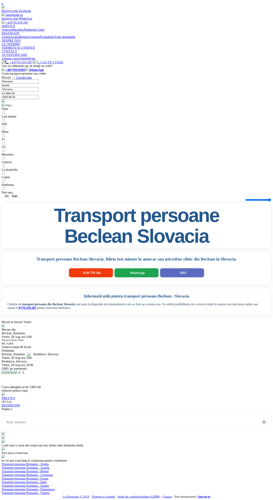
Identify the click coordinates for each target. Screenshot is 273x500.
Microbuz (18, 29)
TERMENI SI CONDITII (18, 47)
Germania (34, 37)
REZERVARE (11, 405)
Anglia (6, 37)
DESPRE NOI (11, 40)
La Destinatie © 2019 (76, 496)
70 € (8, 398)
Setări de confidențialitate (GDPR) (139, 496)
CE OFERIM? (11, 44)
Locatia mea (24, 77)
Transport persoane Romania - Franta (25, 478)
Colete (40, 29)
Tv (3, 139)
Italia (51, 37)
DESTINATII (10, 33)
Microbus (8, 154)
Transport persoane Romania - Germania (27, 475)
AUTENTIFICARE (14, 55)
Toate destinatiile (64, 37)
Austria (14, 37)
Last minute (9, 116)
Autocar (7, 29)
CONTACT (9, 51)
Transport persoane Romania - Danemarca (28, 489)
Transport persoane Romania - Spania (25, 485)
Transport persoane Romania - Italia (24, 482)
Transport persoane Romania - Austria (25, 467)
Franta (44, 37)
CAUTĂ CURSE (51, 62)
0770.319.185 (27, 307)
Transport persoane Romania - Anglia (25, 464)
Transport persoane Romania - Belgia (25, 471)
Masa (5, 131)
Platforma (30, 29)
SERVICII (8, 26)
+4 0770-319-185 (20, 62)
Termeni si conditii (103, 496)
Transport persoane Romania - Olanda (26, 493)
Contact (167, 496)
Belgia (23, 37)
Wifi (4, 124)
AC (4, 147)
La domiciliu (10, 169)
